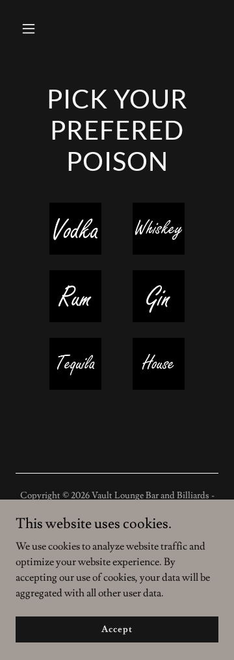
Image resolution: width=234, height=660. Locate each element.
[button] (31, 29)
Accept (116, 629)
